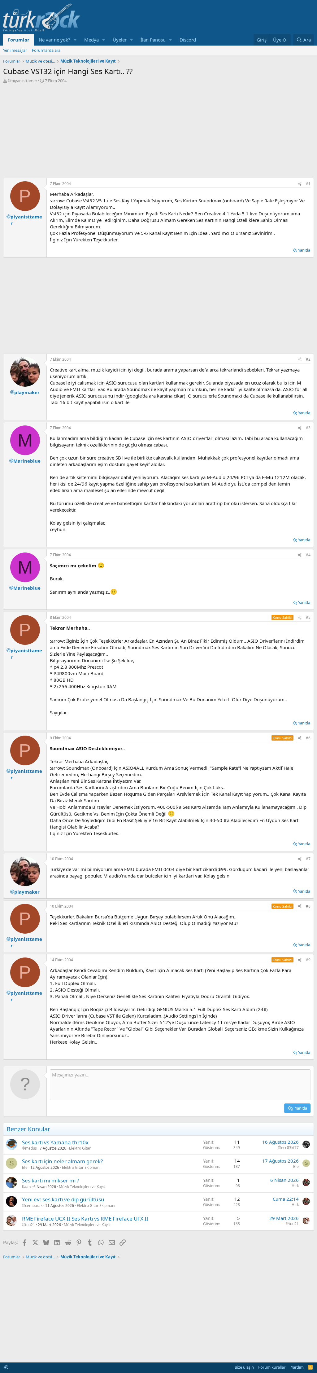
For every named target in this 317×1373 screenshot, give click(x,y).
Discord (188, 40)
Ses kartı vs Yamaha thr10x (55, 1142)
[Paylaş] (300, 183)
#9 (308, 959)
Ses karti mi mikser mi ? (50, 1180)
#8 (308, 906)
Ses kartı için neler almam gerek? (62, 1161)
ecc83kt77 (290, 1147)
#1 (308, 183)
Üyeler (120, 40)
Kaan (26, 1186)
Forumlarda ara (46, 50)
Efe (25, 1167)
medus (31, 1148)
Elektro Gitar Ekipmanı (81, 1167)
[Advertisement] (158, 129)
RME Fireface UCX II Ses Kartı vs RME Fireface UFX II (85, 1218)
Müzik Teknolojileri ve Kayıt (82, 1186)
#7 (308, 858)
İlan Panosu (153, 40)
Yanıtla (304, 250)
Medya (91, 40)
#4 (308, 554)
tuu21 (30, 1224)
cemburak (33, 1205)
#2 (308, 359)
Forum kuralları (272, 1367)
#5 (308, 617)
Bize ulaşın (244, 1367)
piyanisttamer (24, 80)
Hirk (295, 1185)
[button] (75, 40)
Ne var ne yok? (54, 40)
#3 (308, 427)
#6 (308, 738)
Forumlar (18, 40)
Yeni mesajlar (15, 50)
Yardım (297, 1367)
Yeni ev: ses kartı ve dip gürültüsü (63, 1199)
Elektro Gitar (80, 1148)
